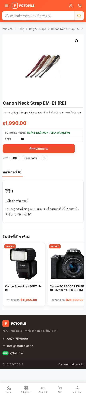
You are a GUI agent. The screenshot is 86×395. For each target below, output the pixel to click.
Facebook (30, 158)
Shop (21, 29)
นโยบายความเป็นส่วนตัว (70, 364)
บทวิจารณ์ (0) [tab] (13, 172)
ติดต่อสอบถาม (38, 148)
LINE (15, 158)
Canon (59, 112)
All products (35, 112)
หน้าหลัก (7, 29)
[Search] (79, 15)
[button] (76, 41)
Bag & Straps (37, 29)
